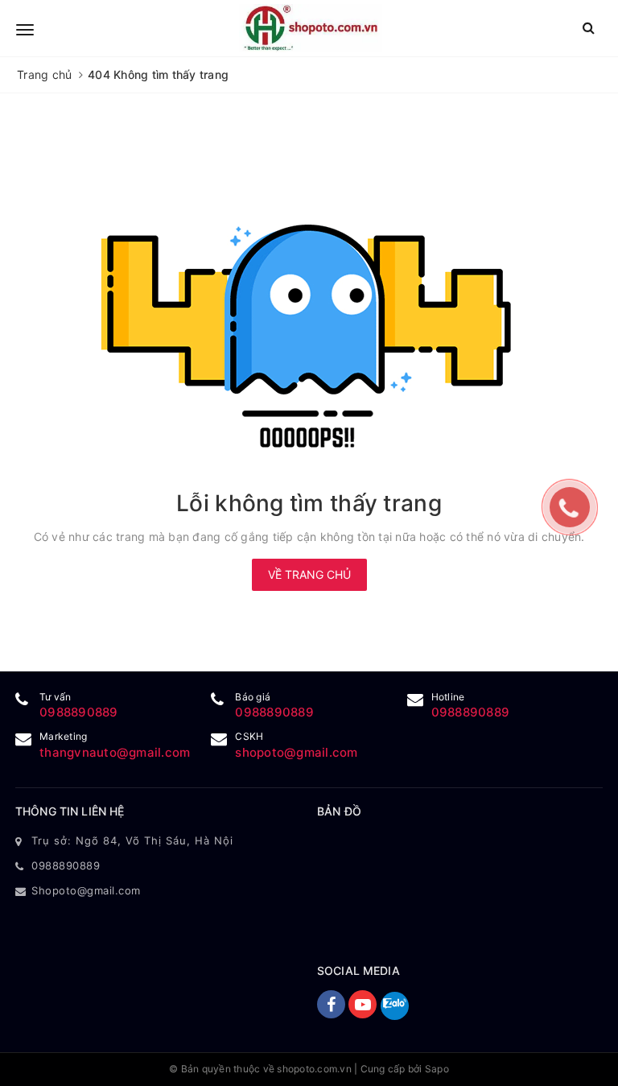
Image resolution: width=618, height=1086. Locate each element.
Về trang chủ (309, 574)
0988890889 (78, 712)
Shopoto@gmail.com (86, 890)
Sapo (437, 1069)
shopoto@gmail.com (296, 752)
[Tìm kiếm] (589, 28)
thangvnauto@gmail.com (114, 752)
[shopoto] (310, 28)
